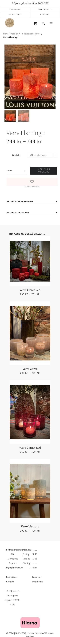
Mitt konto (45, 9)
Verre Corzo (41, 274)
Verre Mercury (41, 327)
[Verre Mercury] (41, 296)
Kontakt (45, 14)
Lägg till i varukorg (43, 170)
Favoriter (15, 9)
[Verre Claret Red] (19, 242)
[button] (32, 183)
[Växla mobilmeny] (51, 23)
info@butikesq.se (14, 563)
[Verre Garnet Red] (19, 296)
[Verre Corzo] (41, 242)
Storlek (16, 155)
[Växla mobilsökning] (43, 23)
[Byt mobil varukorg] (35, 23)
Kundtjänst (15, 14)
